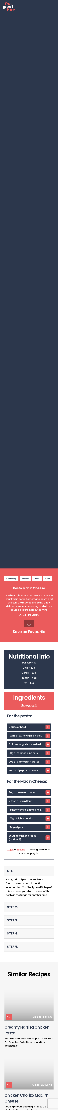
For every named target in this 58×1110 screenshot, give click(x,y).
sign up (21, 849)
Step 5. (12, 947)
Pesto (47, 578)
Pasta (37, 578)
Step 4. (12, 933)
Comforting (11, 578)
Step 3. (12, 920)
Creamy (25, 578)
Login (10, 849)
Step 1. (12, 871)
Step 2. (12, 907)
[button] (52, 7)
